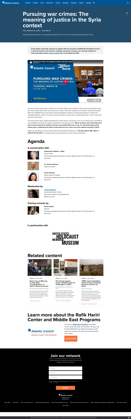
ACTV (42, 3)
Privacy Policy (70, 381)
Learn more (71, 339)
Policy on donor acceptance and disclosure (79, 402)
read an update (54, 53)
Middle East (32, 300)
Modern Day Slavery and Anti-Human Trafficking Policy (102, 402)
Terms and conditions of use (27, 402)
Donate (88, 3)
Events (35, 3)
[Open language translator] (94, 2)
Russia (38, 300)
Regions (65, 3)
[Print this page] (127, 13)
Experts (74, 3)
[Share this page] (127, 16)
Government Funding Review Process (60, 402)
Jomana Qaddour (50, 190)
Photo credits (65, 405)
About (81, 3)
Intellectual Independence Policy (42, 402)
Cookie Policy (15, 402)
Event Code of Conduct (122, 402)
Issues (58, 3)
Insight (27, 3)
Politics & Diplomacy (67, 300)
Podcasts (49, 3)
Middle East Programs (80, 324)
